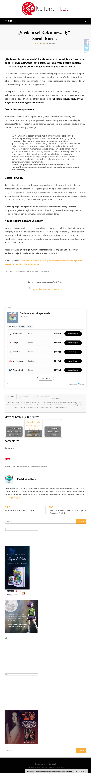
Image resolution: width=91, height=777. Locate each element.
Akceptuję (80, 771)
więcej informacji (67, 771)
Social (25, 396)
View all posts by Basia (14, 497)
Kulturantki (52, 764)
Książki (13, 467)
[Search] (84, 21)
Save (8, 459)
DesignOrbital (43, 767)
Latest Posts (43, 396)
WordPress (59, 767)
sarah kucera (26, 467)
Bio (12, 396)
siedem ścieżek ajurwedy (39, 467)
